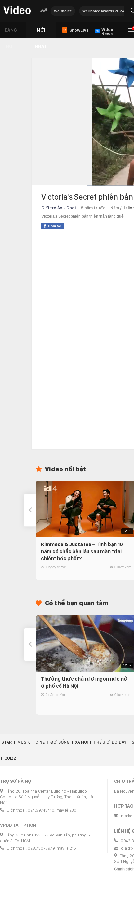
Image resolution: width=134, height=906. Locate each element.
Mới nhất (41, 32)
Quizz (10, 758)
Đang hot (10, 32)
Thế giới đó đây (109, 742)
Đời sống (60, 742)
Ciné (40, 742)
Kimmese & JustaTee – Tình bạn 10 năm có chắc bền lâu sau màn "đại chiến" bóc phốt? (82, 551)
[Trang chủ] (17, 10)
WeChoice (63, 11)
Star (6, 742)
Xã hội (81, 742)
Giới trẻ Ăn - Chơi (58, 207)
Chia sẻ (54, 226)
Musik (23, 742)
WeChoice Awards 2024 (103, 11)
